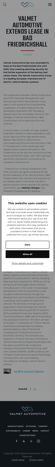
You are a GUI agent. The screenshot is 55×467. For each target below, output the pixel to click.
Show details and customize (27, 263)
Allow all (27, 254)
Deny (27, 244)
